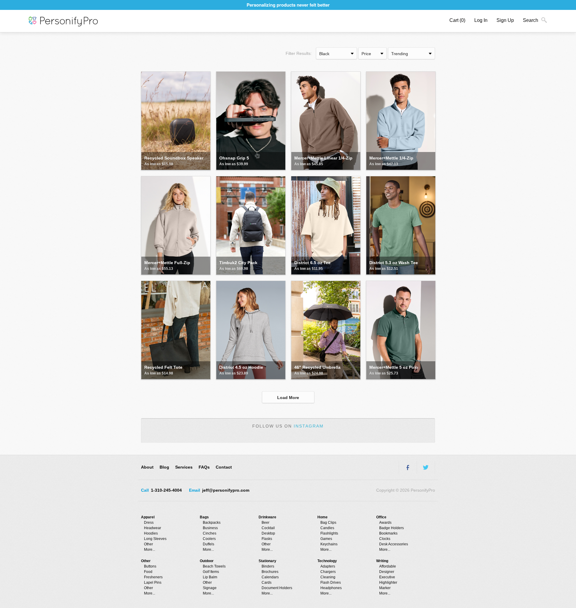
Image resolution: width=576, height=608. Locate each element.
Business (210, 528)
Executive (387, 577)
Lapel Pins (152, 582)
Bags (204, 517)
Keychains (329, 544)
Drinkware (267, 517)
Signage (210, 588)
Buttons (150, 566)
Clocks (384, 539)
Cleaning (327, 577)
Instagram (309, 426)
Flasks (267, 539)
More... (149, 549)
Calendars (270, 577)
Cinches (209, 533)
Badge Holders (391, 528)
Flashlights (329, 533)
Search (530, 20)
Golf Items (211, 572)
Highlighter (388, 582)
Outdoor (207, 561)
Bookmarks (388, 533)
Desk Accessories (393, 544)
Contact (224, 467)
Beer (265, 522)
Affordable (387, 566)
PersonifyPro (63, 21)
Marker (385, 588)
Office (381, 517)
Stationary (267, 561)
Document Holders (277, 588)
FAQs (204, 467)
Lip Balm (210, 577)
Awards (385, 522)
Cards (267, 582)
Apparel (147, 517)
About (147, 467)
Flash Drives (330, 582)
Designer (386, 572)
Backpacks (211, 522)
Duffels (208, 544)
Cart (457, 20)
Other (148, 544)
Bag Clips (328, 522)
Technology (327, 561)
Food (148, 572)
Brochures (270, 572)
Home (322, 517)
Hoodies (151, 533)
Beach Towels (214, 566)
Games (326, 539)
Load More (288, 397)
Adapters (327, 566)
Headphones (331, 588)
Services (184, 467)
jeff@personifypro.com (225, 490)
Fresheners (153, 577)
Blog (164, 467)
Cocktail (268, 528)
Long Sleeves (155, 539)
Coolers (209, 539)
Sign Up (505, 20)
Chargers (328, 572)
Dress (149, 522)
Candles (327, 528)
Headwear (152, 528)
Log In (481, 20)
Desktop (268, 533)
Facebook (408, 467)
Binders (268, 566)
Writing (382, 561)
